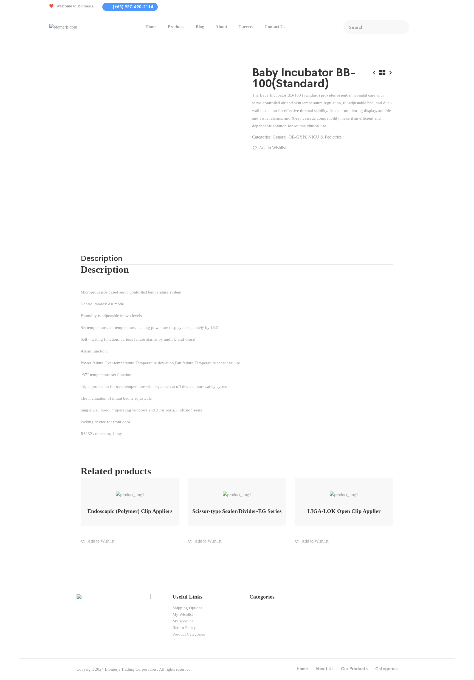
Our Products (354, 668)
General (279, 137)
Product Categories (189, 634)
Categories (386, 668)
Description (101, 258)
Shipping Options (187, 608)
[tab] (101, 258)
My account (183, 621)
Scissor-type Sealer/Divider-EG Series (237, 511)
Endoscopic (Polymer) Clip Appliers (130, 511)
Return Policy (184, 627)
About (221, 26)
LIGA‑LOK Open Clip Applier (344, 511)
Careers (245, 26)
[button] (269, 148)
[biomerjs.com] (63, 26)
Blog (200, 26)
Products (176, 26)
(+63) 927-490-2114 (132, 6)
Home (150, 26)
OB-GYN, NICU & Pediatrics (315, 137)
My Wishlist (183, 614)
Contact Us (274, 26)
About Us (324, 668)
